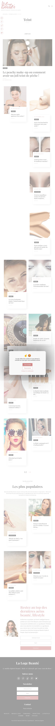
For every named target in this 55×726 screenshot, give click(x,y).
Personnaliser (27, 368)
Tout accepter (27, 364)
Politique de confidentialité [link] (27, 371)
